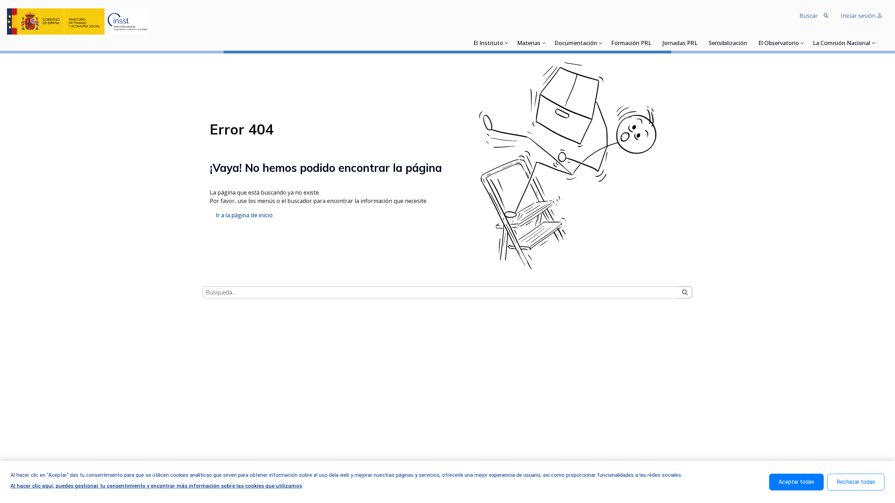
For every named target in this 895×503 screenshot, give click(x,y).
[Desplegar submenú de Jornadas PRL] (699, 43)
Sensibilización (728, 44)
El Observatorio (778, 44)
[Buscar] (684, 292)
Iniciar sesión (859, 16)
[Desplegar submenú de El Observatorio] (802, 43)
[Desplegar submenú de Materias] (543, 43)
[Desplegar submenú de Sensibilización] (749, 43)
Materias (528, 44)
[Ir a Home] (78, 21)
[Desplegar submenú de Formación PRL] (653, 43)
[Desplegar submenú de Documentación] (600, 43)
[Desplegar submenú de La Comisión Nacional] (873, 43)
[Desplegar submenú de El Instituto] (506, 43)
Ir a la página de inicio (244, 215)
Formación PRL (631, 44)
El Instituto (488, 44)
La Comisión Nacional (841, 44)
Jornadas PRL (680, 44)
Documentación (575, 44)
